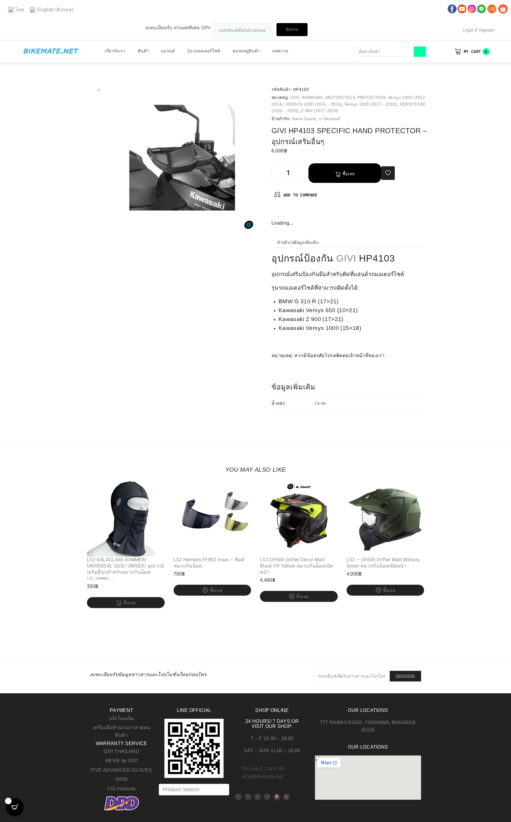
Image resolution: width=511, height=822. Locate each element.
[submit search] (420, 51)
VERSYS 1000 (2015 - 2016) (313, 104)
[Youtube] (248, 797)
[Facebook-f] (276, 212)
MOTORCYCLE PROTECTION (356, 97)
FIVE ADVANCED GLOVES (121, 770)
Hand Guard (304, 118)
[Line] (267, 797)
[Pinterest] (286, 212)
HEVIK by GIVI (121, 760)
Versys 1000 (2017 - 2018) (371, 104)
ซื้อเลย (348, 173)
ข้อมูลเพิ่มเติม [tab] (306, 242)
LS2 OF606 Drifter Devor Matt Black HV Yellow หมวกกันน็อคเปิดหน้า (296, 566)
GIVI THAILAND (121, 751)
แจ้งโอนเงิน (121, 718)
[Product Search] (194, 789)
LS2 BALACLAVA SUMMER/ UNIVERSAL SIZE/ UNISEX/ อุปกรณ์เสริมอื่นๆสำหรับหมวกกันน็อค (125, 566)
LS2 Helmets (121, 788)
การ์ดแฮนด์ (329, 118)
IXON (121, 779)
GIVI (294, 97)
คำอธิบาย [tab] (286, 242)
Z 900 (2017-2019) (319, 110)
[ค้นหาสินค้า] (384, 51)
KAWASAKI (312, 97)
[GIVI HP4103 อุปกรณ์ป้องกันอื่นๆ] (182, 157)
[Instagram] (295, 212)
